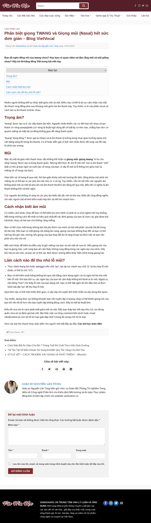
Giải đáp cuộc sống (49, 15)
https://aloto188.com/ (81, 495)
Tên (10, 450)
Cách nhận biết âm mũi (18, 87)
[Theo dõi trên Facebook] (135, 5)
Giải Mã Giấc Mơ (26, 15)
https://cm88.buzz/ (37, 495)
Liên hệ (145, 15)
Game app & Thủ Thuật (108, 15)
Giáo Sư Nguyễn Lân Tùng (45, 46)
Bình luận (13, 425)
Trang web (81, 450)
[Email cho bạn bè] (57, 369)
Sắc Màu (69, 15)
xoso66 (13, 495)
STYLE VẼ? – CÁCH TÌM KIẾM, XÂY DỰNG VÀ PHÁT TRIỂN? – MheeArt (47, 354)
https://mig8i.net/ (59, 495)
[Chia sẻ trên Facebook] (42, 369)
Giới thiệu (131, 15)
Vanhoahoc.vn (22, 46)
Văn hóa (85, 15)
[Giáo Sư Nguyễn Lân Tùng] (11, 387)
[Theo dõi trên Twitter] (143, 5)
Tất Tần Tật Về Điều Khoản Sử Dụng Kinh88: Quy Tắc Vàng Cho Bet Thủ (46, 350)
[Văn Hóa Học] (17, 5)
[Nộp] (83, 5)
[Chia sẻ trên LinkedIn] (71, 369)
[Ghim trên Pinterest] (64, 369)
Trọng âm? (11, 76)
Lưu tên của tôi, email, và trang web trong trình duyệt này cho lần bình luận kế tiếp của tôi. (59, 464)
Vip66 (4, 495)
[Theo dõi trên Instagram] (139, 5)
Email (45, 450)
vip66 (23, 495)
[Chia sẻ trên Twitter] (49, 369)
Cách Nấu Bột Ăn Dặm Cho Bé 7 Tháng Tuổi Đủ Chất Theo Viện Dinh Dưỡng (48, 345)
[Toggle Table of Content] (104, 70)
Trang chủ (7, 15)
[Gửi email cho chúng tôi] (147, 5)
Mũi (8, 81)
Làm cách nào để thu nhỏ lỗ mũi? (23, 92)
